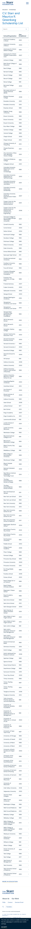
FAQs (3, 902)
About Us (5, 899)
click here (9, 922)
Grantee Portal (19, 902)
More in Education (10, 881)
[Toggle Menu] (27, 3)
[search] (3, 906)
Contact (10, 902)
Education (5, 9)
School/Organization (10, 36)
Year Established (22, 35)
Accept (4, 927)
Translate (9, 907)
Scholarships (12, 9)
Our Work (15, 899)
